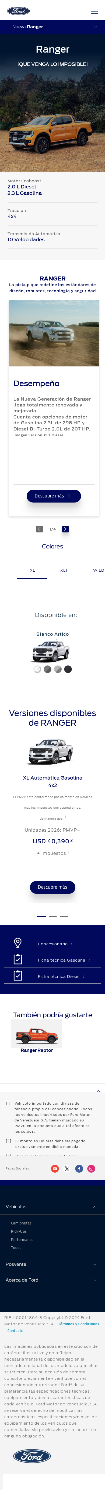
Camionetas (21, 1223)
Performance (22, 1240)
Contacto (15, 1331)
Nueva (27, 26)
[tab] (32, 577)
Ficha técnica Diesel (59, 976)
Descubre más (50, 496)
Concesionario (53, 944)
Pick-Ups (19, 1232)
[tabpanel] (52, 645)
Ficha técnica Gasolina (62, 960)
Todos (16, 1248)
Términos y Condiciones (78, 1324)
